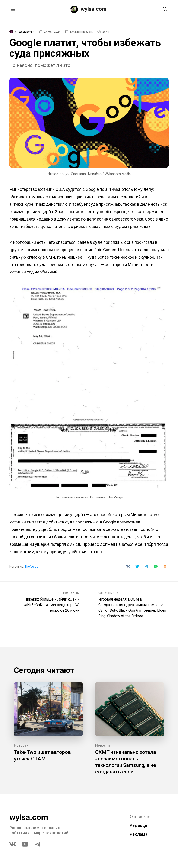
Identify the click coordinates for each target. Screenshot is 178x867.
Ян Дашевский (24, 31)
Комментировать (81, 31)
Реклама (139, 834)
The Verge (31, 566)
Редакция (140, 825)
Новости (21, 745)
